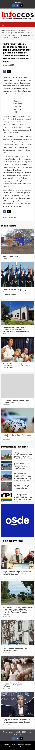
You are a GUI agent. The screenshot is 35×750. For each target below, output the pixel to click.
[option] (17, 455)
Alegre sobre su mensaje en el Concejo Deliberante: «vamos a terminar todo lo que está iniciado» (16, 329)
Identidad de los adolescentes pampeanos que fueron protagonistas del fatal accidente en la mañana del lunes (23, 467)
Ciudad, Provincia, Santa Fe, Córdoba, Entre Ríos (17, 436)
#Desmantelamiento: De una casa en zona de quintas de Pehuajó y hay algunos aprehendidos (16, 648)
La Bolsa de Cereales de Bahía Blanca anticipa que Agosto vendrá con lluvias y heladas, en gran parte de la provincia (22, 498)
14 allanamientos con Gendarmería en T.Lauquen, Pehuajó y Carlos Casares (22, 455)
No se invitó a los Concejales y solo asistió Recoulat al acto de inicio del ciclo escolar (17, 366)
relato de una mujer (10, 256)
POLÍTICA (17, 734)
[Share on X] (9, 71)
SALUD (18, 732)
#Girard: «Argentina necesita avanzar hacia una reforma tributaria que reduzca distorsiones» (17, 573)
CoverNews (12, 747)
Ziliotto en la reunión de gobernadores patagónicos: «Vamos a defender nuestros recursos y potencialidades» (17, 292)
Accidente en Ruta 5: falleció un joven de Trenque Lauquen (21, 476)
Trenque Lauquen (11, 217)
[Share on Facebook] (4, 71)
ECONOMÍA (26, 732)
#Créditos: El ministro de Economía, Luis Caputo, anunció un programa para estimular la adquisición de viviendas (17, 721)
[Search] (32, 24)
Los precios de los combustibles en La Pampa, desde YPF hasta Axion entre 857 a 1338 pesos (23, 487)
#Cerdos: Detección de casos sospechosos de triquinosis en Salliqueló (14, 684)
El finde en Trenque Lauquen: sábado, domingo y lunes (17, 401)
